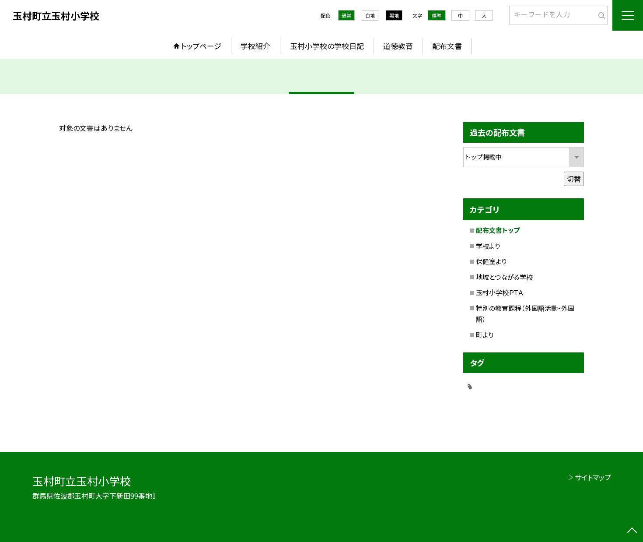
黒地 (394, 15)
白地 (370, 15)
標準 (436, 15)
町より (484, 334)
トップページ (201, 45)
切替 (574, 178)
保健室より (491, 261)
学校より (488, 245)
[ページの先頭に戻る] (632, 531)
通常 (346, 15)
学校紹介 (255, 45)
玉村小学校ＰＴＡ (500, 292)
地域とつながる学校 (504, 277)
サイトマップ (593, 477)
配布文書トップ (498, 230)
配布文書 (447, 45)
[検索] (600, 13)
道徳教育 (398, 45)
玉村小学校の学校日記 (327, 45)
